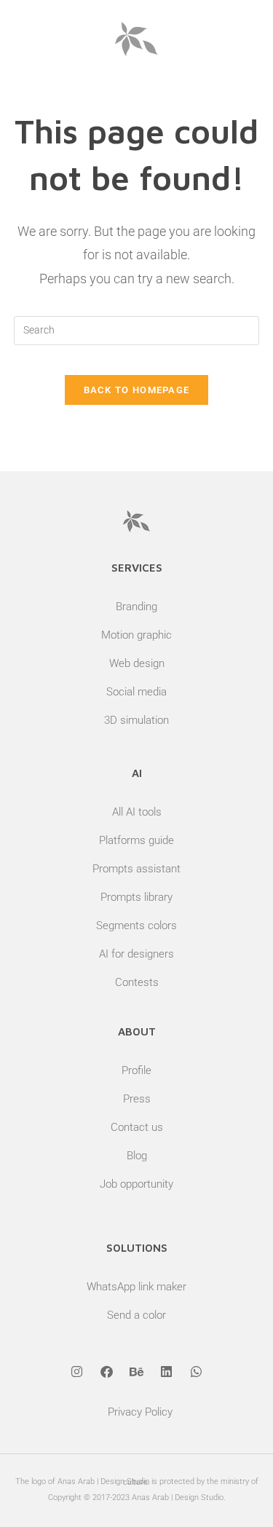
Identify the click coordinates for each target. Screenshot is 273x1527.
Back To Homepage (137, 389)
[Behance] (136, 1371)
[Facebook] (107, 1371)
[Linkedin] (166, 1371)
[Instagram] (77, 1371)
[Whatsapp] (196, 1371)
